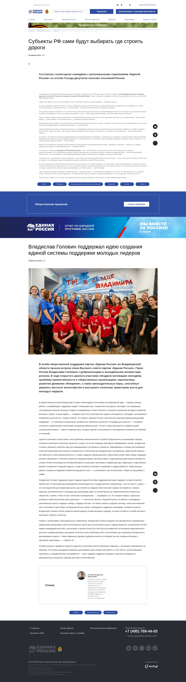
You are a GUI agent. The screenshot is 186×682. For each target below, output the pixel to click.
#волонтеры (110, 612)
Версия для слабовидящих (147, 5)
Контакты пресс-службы (72, 633)
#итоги (127, 184)
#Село (142, 184)
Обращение (102, 11)
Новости (56, 31)
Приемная (112, 19)
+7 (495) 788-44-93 (141, 631)
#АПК (44, 184)
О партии (31, 19)
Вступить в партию (150, 19)
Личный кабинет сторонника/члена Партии (137, 11)
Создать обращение (136, 204)
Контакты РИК (37, 633)
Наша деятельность (69, 19)
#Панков (60, 184)
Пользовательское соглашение (40, 668)
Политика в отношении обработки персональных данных (50, 672)
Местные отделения (92, 19)
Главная (31, 31)
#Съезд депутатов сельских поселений (85, 184)
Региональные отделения (103, 628)
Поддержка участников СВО (93, 25)
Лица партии (48, 19)
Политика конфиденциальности (40, 670)
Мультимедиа (129, 19)
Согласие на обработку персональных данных (46, 674)
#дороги (111, 184)
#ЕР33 (76, 612)
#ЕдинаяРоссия (93, 612)
